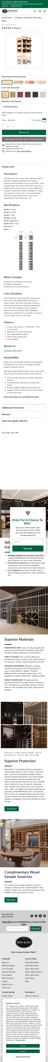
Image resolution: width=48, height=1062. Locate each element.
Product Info (8, 166)
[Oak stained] (8, 460)
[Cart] (39, 11)
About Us (5, 962)
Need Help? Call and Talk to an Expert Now (24, 139)
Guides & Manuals (32, 996)
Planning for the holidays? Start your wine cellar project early (22, 4)
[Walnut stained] (15, 460)
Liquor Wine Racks (32, 969)
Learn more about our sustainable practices (21, 396)
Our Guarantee (7, 969)
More (27, 981)
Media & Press (7, 984)
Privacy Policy (21, 1040)
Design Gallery (7, 996)
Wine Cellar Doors (32, 975)
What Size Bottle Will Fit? (15, 420)
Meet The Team (7, 978)
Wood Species (14, 76)
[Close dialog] (43, 509)
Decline (23, 1051)
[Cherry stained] (12, 460)
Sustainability (7, 975)
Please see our (18, 151)
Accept (22, 1046)
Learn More (12, 808)
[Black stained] (19, 460)
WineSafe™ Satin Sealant (11, 101)
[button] (35, 11)
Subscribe (6, 921)
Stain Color (10, 87)
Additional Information (13, 407)
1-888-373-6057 (16, 6)
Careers (5, 981)
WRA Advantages (8, 965)
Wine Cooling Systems (33, 972)
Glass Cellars (29, 978)
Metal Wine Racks (32, 965)
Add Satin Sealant (11, 107)
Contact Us (6, 987)
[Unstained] (4, 460)
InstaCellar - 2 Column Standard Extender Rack (11, 469)
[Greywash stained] (23, 460)
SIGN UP (35, 929)
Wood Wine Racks (32, 962)
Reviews (6, 414)
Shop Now (11, 899)
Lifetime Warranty (9, 972)
